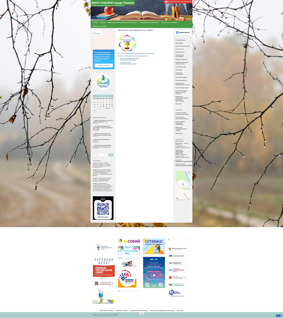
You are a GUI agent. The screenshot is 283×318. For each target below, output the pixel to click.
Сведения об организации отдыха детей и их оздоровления (181, 99)
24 (94, 108)
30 (112, 108)
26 (100, 108)
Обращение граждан (99, 26)
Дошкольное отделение (169, 22)
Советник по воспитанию (179, 73)
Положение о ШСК (125, 62)
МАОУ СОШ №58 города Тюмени (112, 2)
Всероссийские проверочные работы (182, 117)
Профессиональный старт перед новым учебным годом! (102, 134)
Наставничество (180, 67)
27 (103, 108)
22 (109, 106)
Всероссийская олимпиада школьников (180, 123)
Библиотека (179, 133)
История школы (180, 40)
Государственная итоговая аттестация (182, 113)
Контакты (180, 310)
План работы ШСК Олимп (127, 59)
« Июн (94, 112)
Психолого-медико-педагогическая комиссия (181, 92)
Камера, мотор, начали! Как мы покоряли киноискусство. (102, 146)
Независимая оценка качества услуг (181, 63)
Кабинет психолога (181, 59)
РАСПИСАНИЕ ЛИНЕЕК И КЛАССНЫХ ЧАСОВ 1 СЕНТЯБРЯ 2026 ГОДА (103, 128)
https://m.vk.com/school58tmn (184, 161)
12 (100, 104)
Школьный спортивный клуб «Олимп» (180, 129)
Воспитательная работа (182, 46)
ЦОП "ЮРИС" (114, 315)
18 (97, 106)
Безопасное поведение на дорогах (101, 140)
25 (97, 108)
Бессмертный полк (181, 80)
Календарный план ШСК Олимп (129, 58)
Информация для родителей (149, 22)
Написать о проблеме (104, 65)
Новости (103, 22)
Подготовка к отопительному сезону (182, 84)
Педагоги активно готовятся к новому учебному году (103, 121)
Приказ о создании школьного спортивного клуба (133, 56)
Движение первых (181, 77)
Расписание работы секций (128, 63)
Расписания (179, 43)
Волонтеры (178, 70)
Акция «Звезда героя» (182, 87)
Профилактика (180, 52)
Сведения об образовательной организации (122, 22)
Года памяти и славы (106, 310)
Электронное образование (139, 310)
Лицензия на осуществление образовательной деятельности (136, 53)
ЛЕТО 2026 (178, 104)
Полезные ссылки (122, 310)
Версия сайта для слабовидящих (180, 1)
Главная (95, 22)
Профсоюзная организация (179, 55)
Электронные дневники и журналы (162, 310)
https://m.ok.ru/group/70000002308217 (186, 165)
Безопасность (179, 49)
